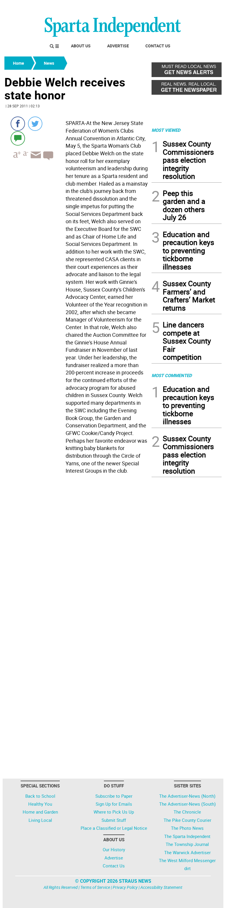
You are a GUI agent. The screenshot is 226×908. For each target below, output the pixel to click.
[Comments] (18, 138)
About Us (81, 46)
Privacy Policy (125, 887)
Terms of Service (95, 887)
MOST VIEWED (166, 130)
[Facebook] (18, 123)
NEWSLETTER (174, 6)
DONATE (207, 6)
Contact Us (157, 46)
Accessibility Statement (161, 887)
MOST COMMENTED (172, 375)
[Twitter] (35, 123)
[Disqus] (76, 551)
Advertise (118, 46)
